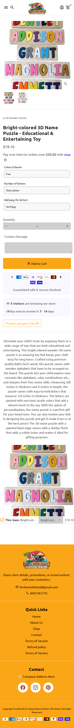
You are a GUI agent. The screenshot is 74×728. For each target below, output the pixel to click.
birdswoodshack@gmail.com (37, 587)
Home (36, 616)
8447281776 (36, 593)
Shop (36, 628)
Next (67, 55)
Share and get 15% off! (22, 323)
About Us (36, 622)
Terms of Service (36, 641)
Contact (36, 634)
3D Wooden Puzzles (15, 117)
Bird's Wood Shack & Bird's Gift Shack (41, 708)
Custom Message (16, 236)
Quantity (9, 219)
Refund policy (36, 647)
